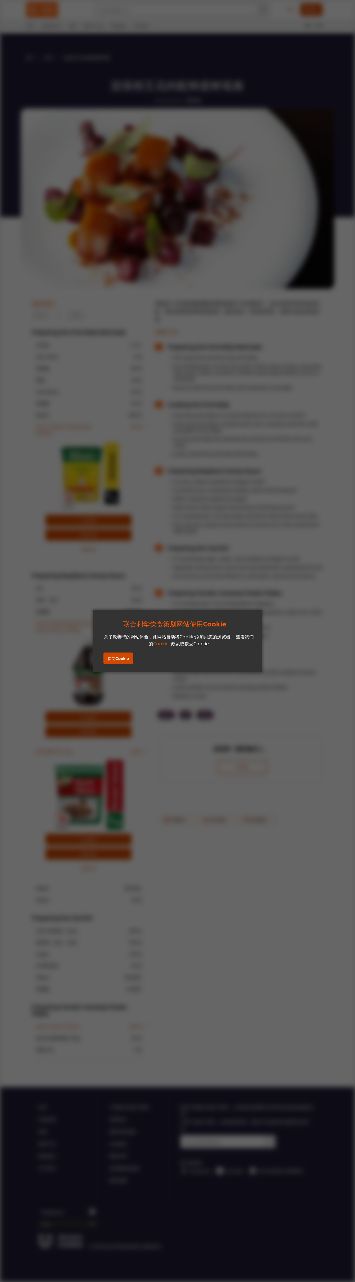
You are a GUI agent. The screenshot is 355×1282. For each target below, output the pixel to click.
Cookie (161, 643)
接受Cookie (118, 658)
